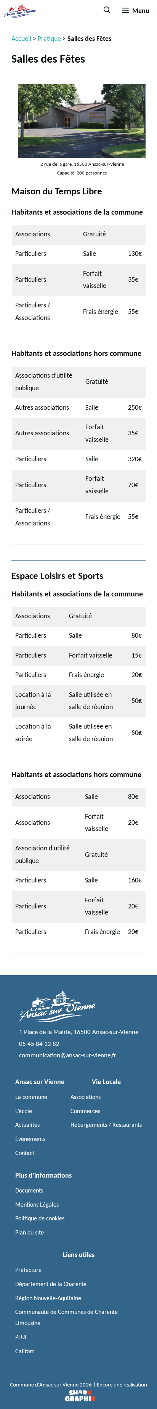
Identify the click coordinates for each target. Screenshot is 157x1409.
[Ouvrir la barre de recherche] (107, 10)
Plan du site (29, 1233)
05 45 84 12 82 (39, 1044)
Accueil (21, 39)
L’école (23, 1111)
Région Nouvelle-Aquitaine (48, 1299)
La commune (31, 1097)
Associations (85, 1097)
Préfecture (28, 1270)
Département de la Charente (51, 1284)
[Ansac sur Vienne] (20, 10)
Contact (24, 1153)
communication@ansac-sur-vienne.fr (67, 1055)
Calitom (25, 1352)
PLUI (20, 1338)
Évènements (30, 1139)
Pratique (49, 39)
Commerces (85, 1111)
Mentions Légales (37, 1205)
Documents (29, 1191)
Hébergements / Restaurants (106, 1125)
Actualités (27, 1125)
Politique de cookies (39, 1219)
